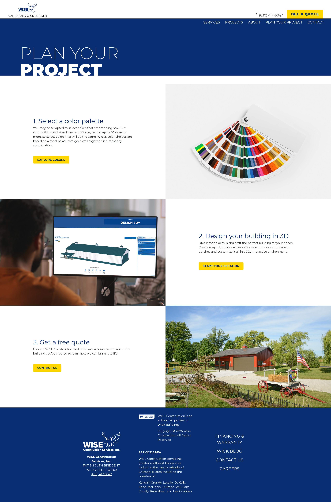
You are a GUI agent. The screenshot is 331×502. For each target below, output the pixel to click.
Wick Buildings (168, 424)
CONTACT (316, 22)
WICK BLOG (229, 451)
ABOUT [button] (254, 22)
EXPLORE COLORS (51, 160)
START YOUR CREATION (221, 266)
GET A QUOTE (305, 14)
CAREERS (230, 468)
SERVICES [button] (211, 22)
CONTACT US (47, 368)
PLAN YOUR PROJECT (284, 22)
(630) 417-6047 (271, 15)
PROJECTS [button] (234, 22)
